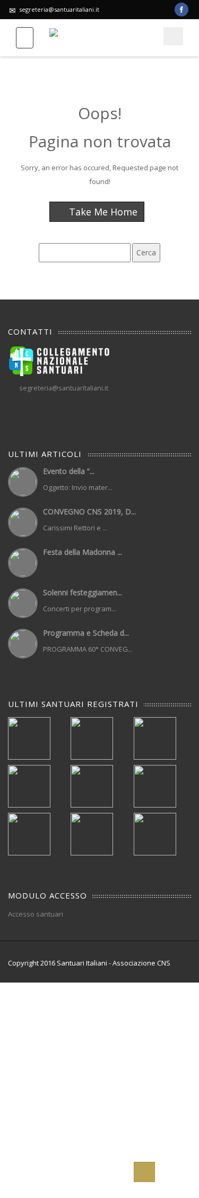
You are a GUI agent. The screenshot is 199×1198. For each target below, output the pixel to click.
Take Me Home (101, 211)
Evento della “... (68, 471)
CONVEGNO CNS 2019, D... (89, 511)
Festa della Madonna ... (82, 552)
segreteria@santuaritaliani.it (59, 9)
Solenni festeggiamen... (82, 592)
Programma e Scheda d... (86, 633)
